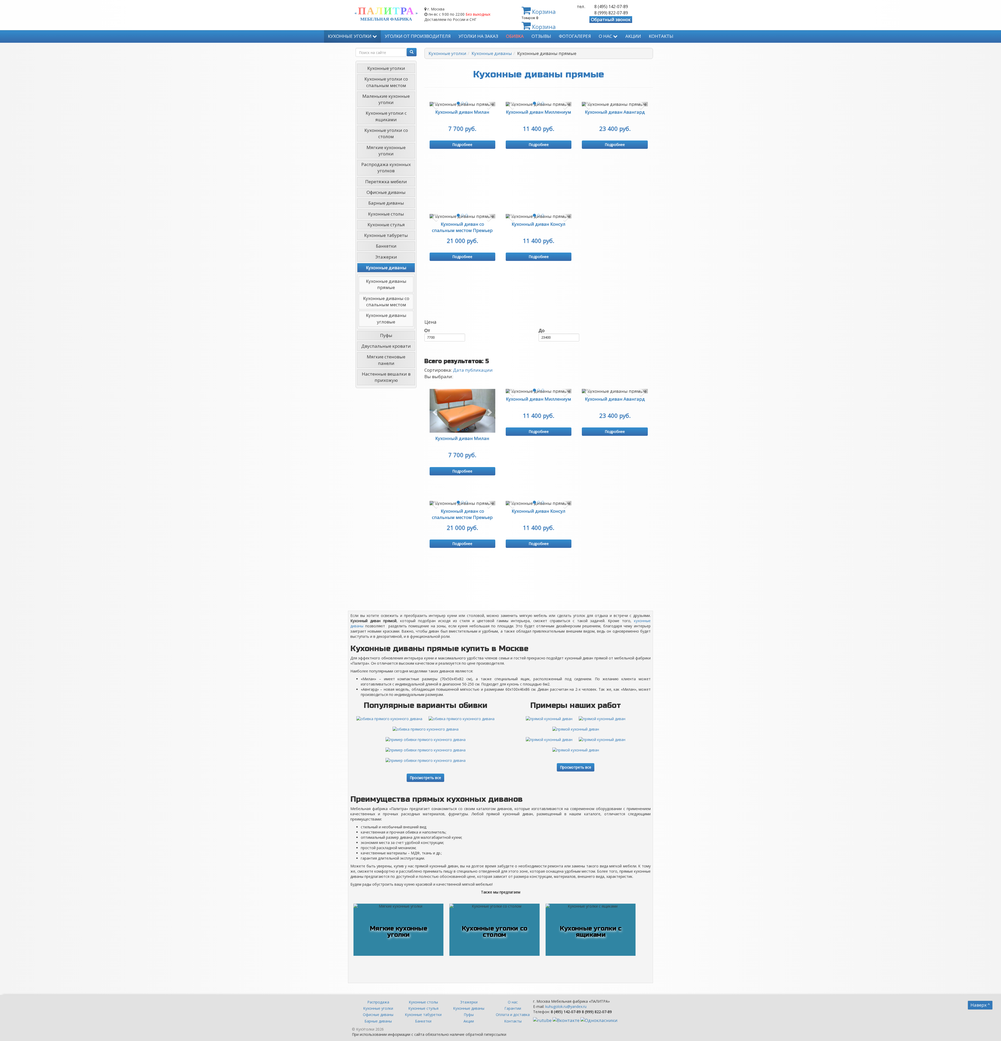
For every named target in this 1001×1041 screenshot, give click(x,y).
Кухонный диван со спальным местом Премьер (462, 227)
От (427, 330)
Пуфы (386, 335)
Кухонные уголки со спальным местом (386, 82)
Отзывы (541, 36)
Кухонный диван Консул (538, 224)
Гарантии (512, 1008)
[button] (435, 104)
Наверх (980, 1005)
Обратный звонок (611, 19)
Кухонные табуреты (386, 235)
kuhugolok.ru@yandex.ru (566, 1006)
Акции (633, 36)
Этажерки (386, 257)
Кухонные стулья (386, 225)
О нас (606, 36)
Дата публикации (473, 370)
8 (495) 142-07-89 (611, 6)
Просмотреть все (425, 777)
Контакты (661, 36)
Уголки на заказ (478, 36)
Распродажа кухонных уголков (386, 167)
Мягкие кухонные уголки (386, 150)
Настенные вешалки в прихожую (386, 377)
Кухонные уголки (350, 36)
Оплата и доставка (513, 1014)
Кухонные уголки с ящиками (386, 116)
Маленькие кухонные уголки (386, 99)
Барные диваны (386, 203)
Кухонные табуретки (423, 1014)
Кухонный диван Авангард (615, 112)
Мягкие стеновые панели (386, 360)
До (542, 330)
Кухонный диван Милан (462, 112)
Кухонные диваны (386, 268)
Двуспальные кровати (386, 346)
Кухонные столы (386, 214)
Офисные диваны (386, 192)
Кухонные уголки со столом (386, 133)
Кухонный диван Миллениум (538, 112)
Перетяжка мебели (386, 182)
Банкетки (386, 246)
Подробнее (462, 144)
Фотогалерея (575, 36)
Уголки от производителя (418, 36)
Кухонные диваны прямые (386, 284)
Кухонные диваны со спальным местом (386, 301)
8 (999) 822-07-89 (611, 13)
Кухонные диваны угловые (386, 318)
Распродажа (378, 1002)
